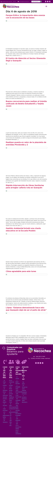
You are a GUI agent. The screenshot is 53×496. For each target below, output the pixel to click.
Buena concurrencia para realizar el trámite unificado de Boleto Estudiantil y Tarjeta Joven (26, 104)
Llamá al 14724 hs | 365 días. (5, 372)
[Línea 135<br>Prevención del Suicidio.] (18, 362)
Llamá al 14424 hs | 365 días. (11, 372)
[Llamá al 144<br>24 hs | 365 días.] (11, 362)
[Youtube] (47, 1)
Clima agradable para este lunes (21, 271)
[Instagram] (50, 1)
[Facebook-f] (45, 1)
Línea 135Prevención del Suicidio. (20, 370)
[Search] (41, 1)
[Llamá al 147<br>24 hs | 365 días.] (5, 362)
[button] (46, 6)
